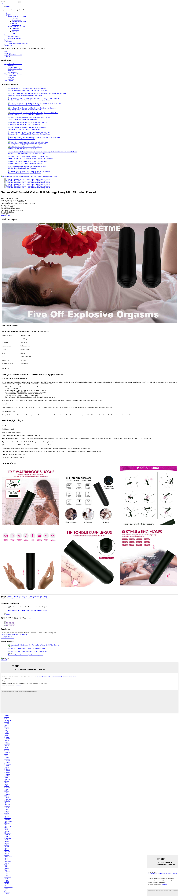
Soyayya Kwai (16, 20)
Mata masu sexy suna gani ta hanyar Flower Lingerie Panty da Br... (28, 90)
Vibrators (14, 23)
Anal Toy (15, 31)
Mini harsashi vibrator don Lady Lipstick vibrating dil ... (24, 124)
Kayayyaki (7, 15)
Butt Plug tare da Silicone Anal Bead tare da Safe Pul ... (29, 610)
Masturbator (15, 30)
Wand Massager (16, 25)
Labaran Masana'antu (14, 38)
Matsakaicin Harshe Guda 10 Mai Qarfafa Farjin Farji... (24, 173)
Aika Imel (4, 660)
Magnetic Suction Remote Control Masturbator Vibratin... (25, 163)
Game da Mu (8, 41)
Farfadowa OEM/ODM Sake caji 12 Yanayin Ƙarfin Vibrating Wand (27, 596)
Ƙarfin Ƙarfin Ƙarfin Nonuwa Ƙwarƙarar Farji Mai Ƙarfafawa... (27, 153)
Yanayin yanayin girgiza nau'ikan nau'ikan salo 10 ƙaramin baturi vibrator (28, 598)
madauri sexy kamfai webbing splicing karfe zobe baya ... (25, 95)
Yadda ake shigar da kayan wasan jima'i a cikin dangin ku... (25, 655)
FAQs (6, 40)
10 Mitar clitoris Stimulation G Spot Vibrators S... (22, 168)
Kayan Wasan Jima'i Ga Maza (17, 26)
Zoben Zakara (16, 28)
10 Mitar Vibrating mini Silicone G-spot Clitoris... (22, 148)
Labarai (6, 35)
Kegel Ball (15, 18)
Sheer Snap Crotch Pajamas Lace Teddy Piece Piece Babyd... (26, 114)
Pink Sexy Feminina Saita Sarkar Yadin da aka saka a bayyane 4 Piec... (29, 100)
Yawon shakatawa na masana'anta (18, 43)
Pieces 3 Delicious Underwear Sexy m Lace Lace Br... (24, 105)
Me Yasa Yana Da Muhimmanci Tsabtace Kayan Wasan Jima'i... (27, 648)
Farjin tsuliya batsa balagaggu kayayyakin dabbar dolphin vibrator (27, 144)
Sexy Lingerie (12, 33)
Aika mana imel (5, 215)
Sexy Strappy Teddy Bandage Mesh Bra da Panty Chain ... (25, 109)
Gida (5, 13)
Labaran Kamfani (13, 36)
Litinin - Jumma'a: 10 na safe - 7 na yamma (14, 634)
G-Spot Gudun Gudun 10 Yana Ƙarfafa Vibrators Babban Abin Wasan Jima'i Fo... (32, 158)
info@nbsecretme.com (7, 638)
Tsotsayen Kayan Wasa (19, 21)
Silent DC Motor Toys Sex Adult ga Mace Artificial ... (24, 119)
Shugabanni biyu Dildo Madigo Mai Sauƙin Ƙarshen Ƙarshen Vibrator (29, 134)
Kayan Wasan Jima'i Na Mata (17, 16)
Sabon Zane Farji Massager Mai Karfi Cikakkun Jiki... (24, 129)
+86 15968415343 (6, 636)
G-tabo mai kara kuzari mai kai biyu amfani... (21, 139)
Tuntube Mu (8, 45)
